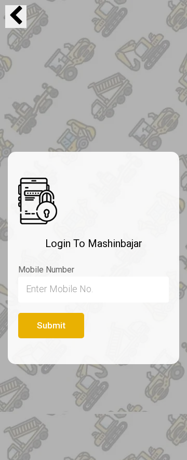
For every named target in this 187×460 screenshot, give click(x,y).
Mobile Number (46, 270)
